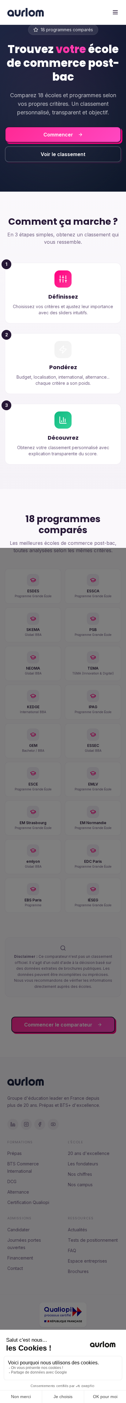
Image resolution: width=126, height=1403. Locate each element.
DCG (12, 1181)
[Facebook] (39, 1124)
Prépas (14, 1153)
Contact (15, 1268)
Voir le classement (63, 154)
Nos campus (80, 1184)
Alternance (18, 1192)
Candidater (18, 1229)
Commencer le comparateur (58, 1025)
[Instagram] (26, 1124)
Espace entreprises (87, 1260)
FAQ (72, 1250)
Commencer (58, 135)
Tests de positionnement (93, 1240)
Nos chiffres (80, 1174)
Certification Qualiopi (28, 1202)
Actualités (77, 1229)
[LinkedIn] (12, 1124)
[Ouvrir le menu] (115, 12)
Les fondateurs (83, 1163)
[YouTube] (53, 1124)
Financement (20, 1257)
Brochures (78, 1271)
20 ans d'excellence (88, 1153)
